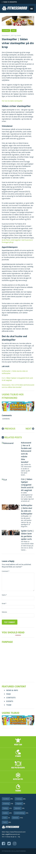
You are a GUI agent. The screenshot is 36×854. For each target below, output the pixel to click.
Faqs (8, 694)
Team (8, 705)
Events (9, 701)
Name (4, 595)
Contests (10, 697)
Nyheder (17, 808)
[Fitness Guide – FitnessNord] (14, 10)
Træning (18, 799)
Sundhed (6, 30)
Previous (9, 428)
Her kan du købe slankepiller (12, 101)
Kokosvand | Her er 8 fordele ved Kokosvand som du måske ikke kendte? (26, 452)
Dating (5, 808)
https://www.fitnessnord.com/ (16, 832)
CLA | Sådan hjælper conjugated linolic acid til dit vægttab (27, 485)
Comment (5, 571)
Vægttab (19, 803)
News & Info (12, 690)
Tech (4, 818)
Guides (5, 813)
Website (4, 612)
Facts (13, 30)
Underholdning (19, 813)
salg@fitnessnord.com (12, 834)
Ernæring (6, 803)
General (15, 818)
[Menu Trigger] (31, 8)
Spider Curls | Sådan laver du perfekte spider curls (27, 534)
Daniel (19, 35)
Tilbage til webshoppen (9, 2)
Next (29, 428)
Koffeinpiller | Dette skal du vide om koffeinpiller (26, 509)
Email (4, 603)
